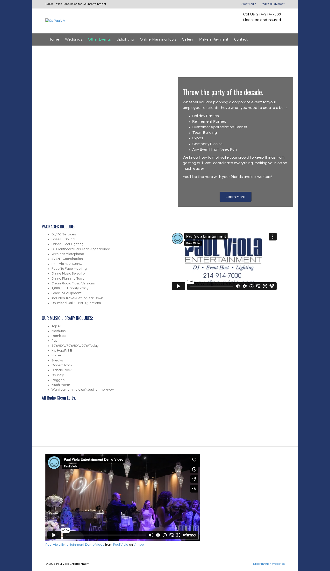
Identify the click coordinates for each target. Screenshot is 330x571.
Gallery (187, 39)
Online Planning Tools (158, 39)
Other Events (99, 39)
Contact (241, 39)
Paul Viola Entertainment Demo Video (74, 544)
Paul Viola (120, 544)
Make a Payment (273, 4)
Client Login (248, 4)
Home (53, 39)
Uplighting (125, 39)
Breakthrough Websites (269, 563)
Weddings (73, 39)
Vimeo (139, 544)
